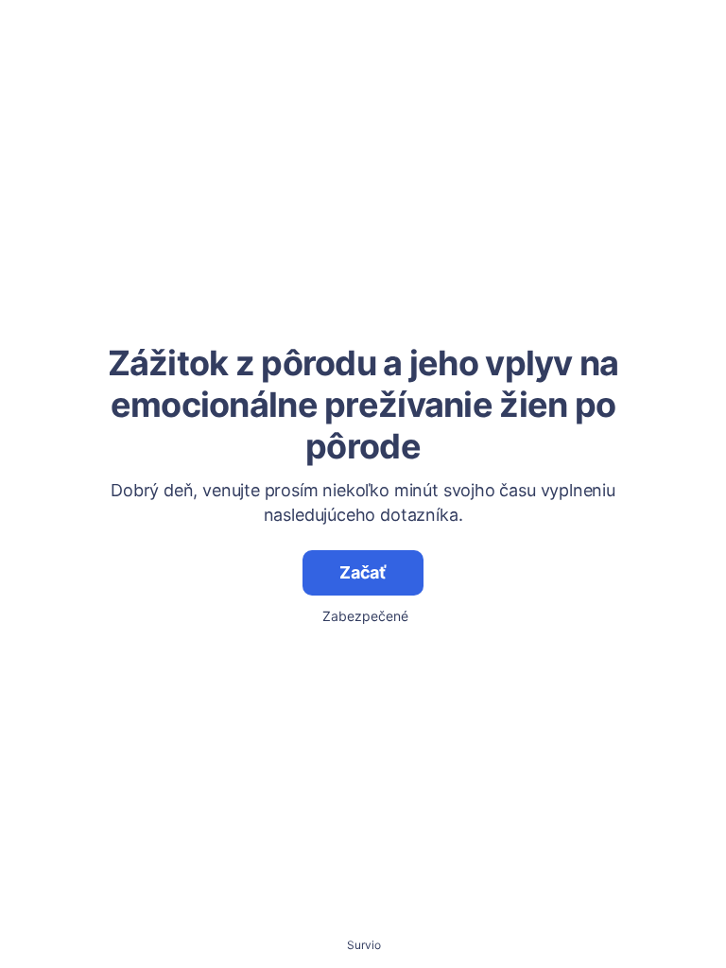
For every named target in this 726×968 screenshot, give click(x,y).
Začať (363, 572)
